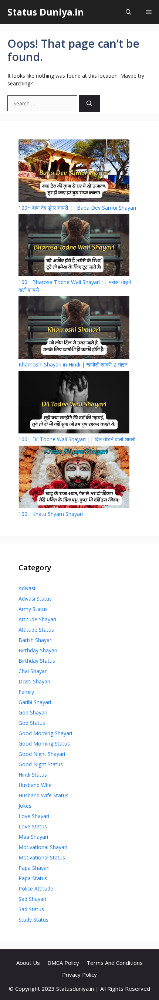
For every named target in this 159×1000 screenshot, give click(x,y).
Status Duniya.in (45, 12)
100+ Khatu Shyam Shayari (50, 513)
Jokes (24, 805)
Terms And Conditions (115, 962)
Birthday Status (36, 660)
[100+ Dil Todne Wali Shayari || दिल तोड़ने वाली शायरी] (73, 403)
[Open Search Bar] (128, 12)
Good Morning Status (44, 743)
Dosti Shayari (34, 681)
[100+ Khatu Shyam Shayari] (73, 478)
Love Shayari (33, 816)
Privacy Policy (79, 974)
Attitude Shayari (37, 619)
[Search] (89, 103)
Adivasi (26, 588)
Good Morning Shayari (45, 733)
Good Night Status (40, 764)
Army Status (33, 608)
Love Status (32, 826)
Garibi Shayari (34, 702)
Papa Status (32, 878)
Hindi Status (32, 774)
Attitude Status (36, 629)
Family (26, 691)
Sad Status (31, 909)
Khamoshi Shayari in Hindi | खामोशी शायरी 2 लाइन (73, 364)
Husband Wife (35, 784)
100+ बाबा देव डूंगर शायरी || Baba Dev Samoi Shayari (77, 207)
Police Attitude (35, 888)
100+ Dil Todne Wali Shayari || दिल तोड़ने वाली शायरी (76, 439)
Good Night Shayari (41, 753)
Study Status (33, 919)
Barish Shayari (35, 639)
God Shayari (32, 712)
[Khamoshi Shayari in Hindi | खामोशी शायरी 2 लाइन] (73, 328)
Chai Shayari (33, 671)
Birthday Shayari (37, 650)
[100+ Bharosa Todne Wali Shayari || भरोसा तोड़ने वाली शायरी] (73, 246)
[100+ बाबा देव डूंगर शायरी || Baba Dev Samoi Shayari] (73, 171)
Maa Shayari (33, 836)
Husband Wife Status (43, 795)
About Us (28, 962)
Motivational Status (41, 857)
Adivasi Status (35, 598)
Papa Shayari (34, 867)
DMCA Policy (63, 962)
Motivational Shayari (42, 847)
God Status (31, 722)
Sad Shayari (32, 898)
